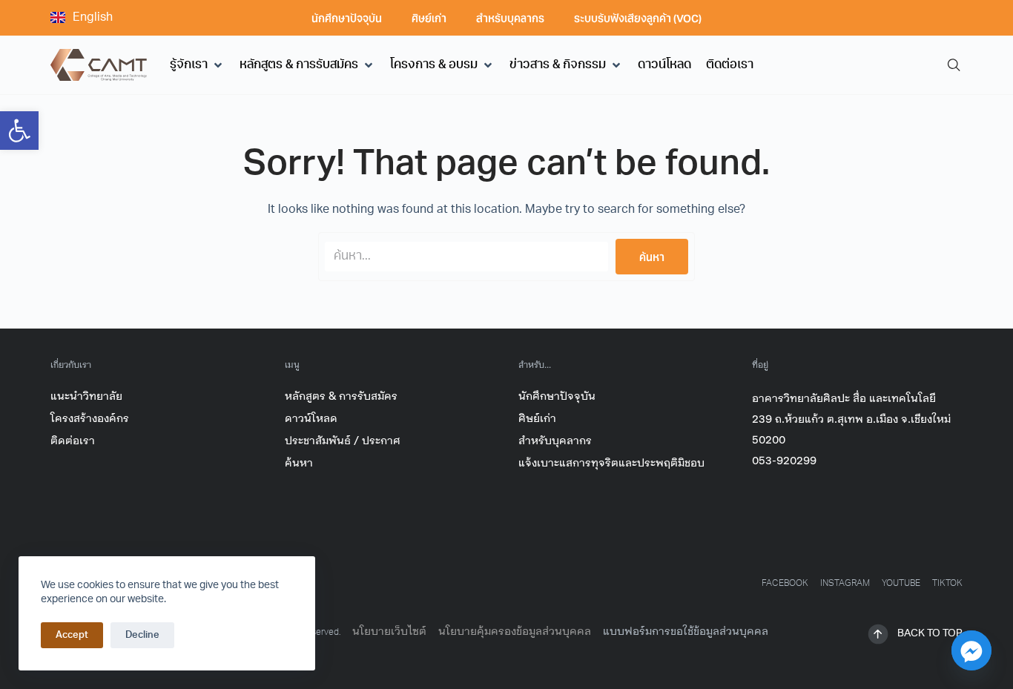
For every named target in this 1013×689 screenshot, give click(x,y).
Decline (142, 635)
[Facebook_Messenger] (971, 650)
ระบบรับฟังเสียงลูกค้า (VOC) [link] (638, 17)
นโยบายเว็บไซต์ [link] (389, 631)
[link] (19, 130)
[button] (197, 65)
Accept (72, 635)
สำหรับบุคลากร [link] (510, 17)
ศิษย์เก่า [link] (429, 17)
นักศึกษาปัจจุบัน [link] (346, 17)
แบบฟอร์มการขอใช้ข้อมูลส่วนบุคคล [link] (685, 631)
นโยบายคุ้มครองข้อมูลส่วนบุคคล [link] (514, 631)
